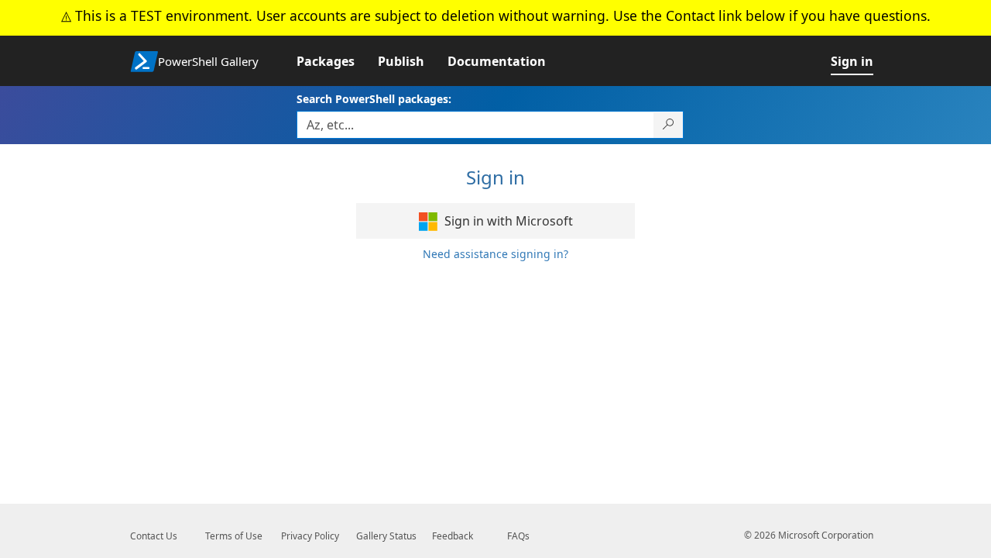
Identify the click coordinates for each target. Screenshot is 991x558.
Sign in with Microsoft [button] (507, 220)
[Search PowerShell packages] (668, 125)
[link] (337, 61)
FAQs (518, 535)
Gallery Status (386, 535)
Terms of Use (233, 535)
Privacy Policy (310, 535)
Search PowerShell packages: (374, 98)
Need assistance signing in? (495, 253)
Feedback (452, 535)
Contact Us (153, 535)
